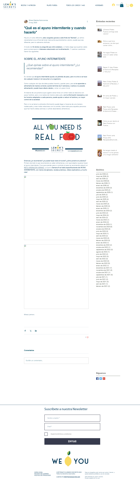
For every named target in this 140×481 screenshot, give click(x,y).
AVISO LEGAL (38, 472)
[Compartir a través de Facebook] (25, 331)
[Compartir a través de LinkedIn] (36, 331)
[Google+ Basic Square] (104, 378)
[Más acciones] (87, 21)
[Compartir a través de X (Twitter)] (30, 331)
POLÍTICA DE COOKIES (41, 474)
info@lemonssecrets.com (72, 477)
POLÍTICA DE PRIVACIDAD (42, 475)
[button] (122, 5)
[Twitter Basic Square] (100, 378)
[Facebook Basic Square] (97, 378)
